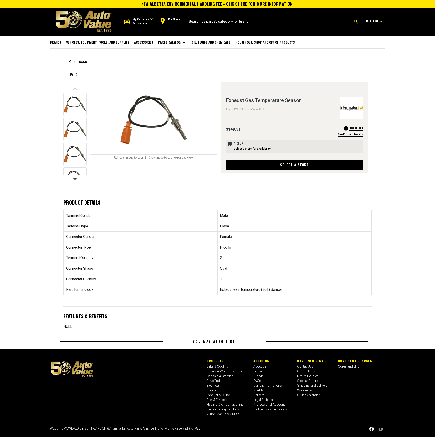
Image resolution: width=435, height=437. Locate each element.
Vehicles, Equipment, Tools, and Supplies (97, 42)
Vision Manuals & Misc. (223, 414)
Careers (258, 395)
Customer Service (312, 360)
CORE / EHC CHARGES (355, 360)
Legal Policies (263, 400)
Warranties (305, 390)
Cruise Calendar (308, 395)
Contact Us (305, 366)
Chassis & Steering (220, 376)
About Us (261, 360)
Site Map (259, 390)
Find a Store (261, 371)
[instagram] (381, 429)
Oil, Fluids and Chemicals (211, 42)
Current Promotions (267, 385)
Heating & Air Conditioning (225, 404)
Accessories (143, 42)
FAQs (257, 381)
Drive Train (214, 381)
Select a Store (294, 165)
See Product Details (350, 134)
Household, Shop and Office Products (265, 42)
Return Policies (308, 376)
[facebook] (371, 429)
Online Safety (306, 371)
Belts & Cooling (217, 366)
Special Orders (307, 381)
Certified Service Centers (270, 409)
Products (215, 360)
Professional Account (269, 404)
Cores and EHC (349, 366)
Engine (211, 390)
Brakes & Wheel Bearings (224, 371)
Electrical (213, 385)
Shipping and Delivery (312, 385)
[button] (139, 21)
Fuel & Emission (218, 400)
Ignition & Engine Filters (223, 409)
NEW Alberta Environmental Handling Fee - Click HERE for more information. (217, 4)
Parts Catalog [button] (172, 42)
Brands (55, 42)
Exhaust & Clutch (219, 395)
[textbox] (269, 21)
